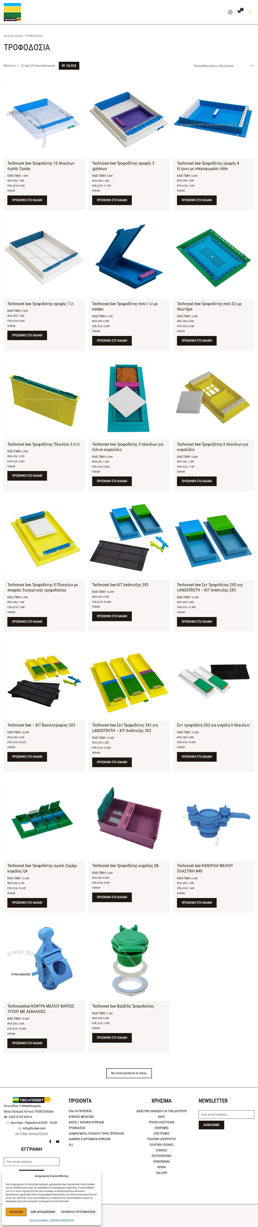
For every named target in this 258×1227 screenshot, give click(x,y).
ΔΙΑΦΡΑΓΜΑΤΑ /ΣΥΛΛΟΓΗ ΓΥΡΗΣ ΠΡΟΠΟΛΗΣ (96, 1133)
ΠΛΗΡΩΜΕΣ (161, 1128)
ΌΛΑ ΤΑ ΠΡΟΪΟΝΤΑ (80, 1111)
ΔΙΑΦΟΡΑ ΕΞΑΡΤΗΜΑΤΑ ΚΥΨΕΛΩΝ (89, 1139)
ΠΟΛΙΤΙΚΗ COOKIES (161, 1145)
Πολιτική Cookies (38, 1220)
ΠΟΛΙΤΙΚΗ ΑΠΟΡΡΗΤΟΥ (61, 1220)
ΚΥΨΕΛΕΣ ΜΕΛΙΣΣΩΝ (81, 1117)
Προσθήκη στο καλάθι (27, 200)
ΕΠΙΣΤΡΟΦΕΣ (161, 1133)
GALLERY (161, 1173)
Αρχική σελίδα (13, 36)
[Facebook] (50, 1141)
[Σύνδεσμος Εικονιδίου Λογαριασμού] (230, 12)
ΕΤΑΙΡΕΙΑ (161, 1150)
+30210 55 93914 (20, 1117)
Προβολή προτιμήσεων (78, 1212)
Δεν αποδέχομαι (43, 1212)
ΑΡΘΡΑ (161, 1167)
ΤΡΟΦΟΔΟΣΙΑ (77, 1128)
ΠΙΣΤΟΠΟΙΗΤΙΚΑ (161, 1156)
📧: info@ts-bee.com (32, 1128)
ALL (71, 1145)
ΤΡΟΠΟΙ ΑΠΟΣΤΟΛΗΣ (162, 1122)
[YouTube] (57, 1141)
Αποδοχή (16, 1212)
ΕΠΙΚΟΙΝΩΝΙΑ (161, 1161)
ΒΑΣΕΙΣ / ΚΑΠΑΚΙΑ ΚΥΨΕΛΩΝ (86, 1122)
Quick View (44, 155)
